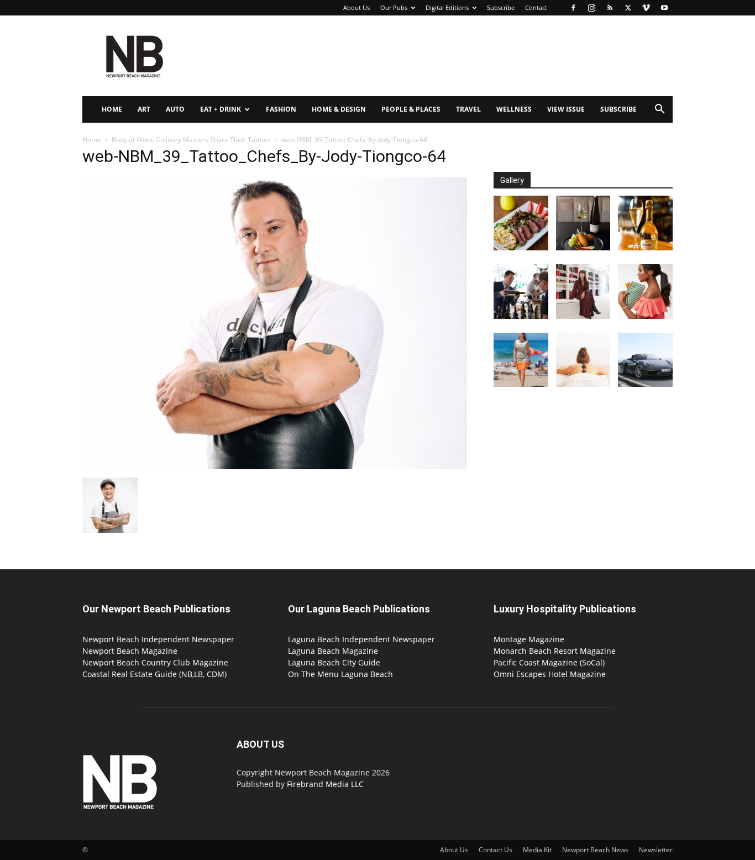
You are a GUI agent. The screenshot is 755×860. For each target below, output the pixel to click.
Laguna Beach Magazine (333, 651)
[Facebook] (573, 7)
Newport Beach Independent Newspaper (158, 639)
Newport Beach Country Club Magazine (155, 662)
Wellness (514, 109)
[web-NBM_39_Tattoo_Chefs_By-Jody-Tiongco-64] (274, 466)
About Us (356, 7)
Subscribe (501, 7)
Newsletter (656, 849)
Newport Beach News (595, 849)
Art (144, 109)
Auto (175, 109)
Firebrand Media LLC (325, 784)
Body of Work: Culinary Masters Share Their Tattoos (191, 139)
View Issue (566, 109)
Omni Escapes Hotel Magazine (550, 674)
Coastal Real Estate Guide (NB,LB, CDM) (154, 674)
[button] (659, 110)
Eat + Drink (220, 109)
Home (112, 109)
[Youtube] (664, 7)
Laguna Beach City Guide (334, 662)
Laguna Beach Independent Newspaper (361, 639)
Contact (536, 7)
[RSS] (609, 7)
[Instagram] (591, 7)
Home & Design (339, 109)
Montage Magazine (529, 639)
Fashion (281, 109)
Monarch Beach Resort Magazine (555, 651)
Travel (468, 109)
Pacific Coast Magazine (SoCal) (549, 662)
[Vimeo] (646, 7)
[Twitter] (628, 7)
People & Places (411, 109)
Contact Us (495, 849)
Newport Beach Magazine (129, 651)
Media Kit (537, 849)
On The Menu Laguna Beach (340, 674)
